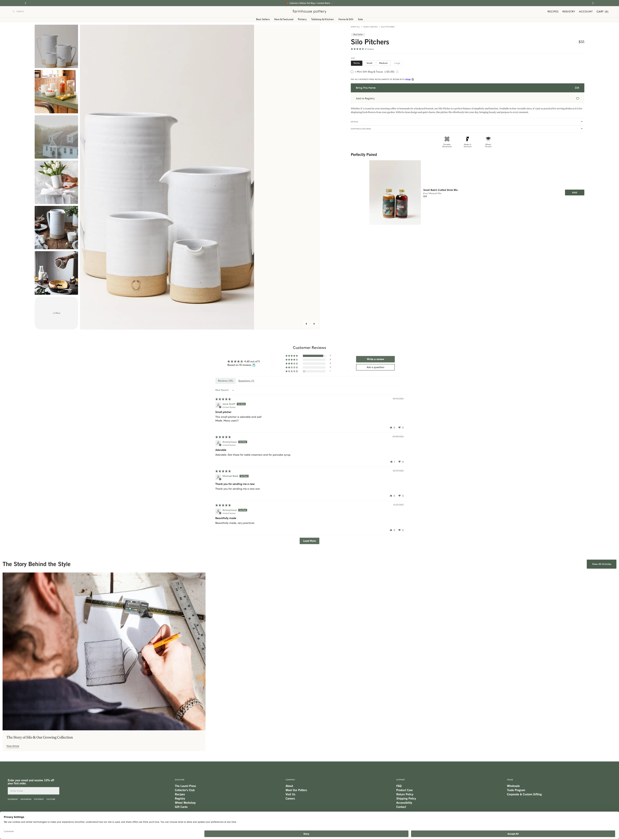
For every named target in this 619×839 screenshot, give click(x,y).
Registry (568, 11)
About (289, 786)
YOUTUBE (50, 799)
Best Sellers (263, 19)
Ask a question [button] (375, 367)
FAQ (399, 786)
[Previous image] (306, 324)
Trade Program (516, 790)
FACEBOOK (13, 799)
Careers (290, 798)
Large (397, 63)
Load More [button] (309, 540)
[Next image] (314, 324)
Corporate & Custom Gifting (524, 794)
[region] (467, 191)
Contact (401, 806)
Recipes (553, 11)
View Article (12, 746)
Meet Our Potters (296, 790)
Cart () (603, 11)
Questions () (246, 380)
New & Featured (283, 19)
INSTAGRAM (25, 799)
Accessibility (404, 802)
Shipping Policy (406, 798)
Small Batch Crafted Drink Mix (440, 190)
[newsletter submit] (56, 791)
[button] (593, 3)
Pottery (302, 19)
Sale (360, 19)
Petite (357, 63)
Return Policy (404, 794)
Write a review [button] (375, 359)
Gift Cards (181, 806)
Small (369, 63)
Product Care (404, 790)
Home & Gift (345, 19)
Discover (179, 780)
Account (586, 11)
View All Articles (601, 564)
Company (290, 780)
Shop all (355, 27)
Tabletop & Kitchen (322, 19)
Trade (510, 780)
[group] (104, 661)
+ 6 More (56, 313)
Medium (383, 63)
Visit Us (290, 794)
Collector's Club (185, 790)
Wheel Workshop (185, 802)
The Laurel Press (185, 786)
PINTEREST (39, 799)
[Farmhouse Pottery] (309, 12)
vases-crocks (370, 27)
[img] (223, 399)
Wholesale (513, 786)
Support (400, 780)
